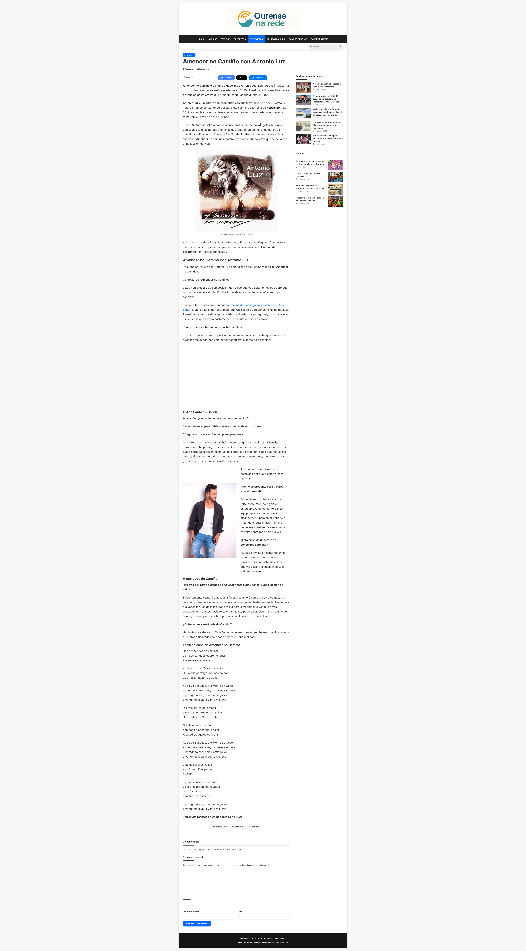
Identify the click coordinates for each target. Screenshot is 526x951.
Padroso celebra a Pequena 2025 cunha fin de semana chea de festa (328, 138)
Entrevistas (256, 39)
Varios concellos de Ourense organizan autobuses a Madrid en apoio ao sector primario (327, 112)
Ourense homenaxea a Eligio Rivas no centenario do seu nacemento (326, 125)
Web (240, 911)
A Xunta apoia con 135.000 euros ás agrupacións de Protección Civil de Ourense (326, 99)
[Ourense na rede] (263, 19)
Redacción (189, 69)
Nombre (187, 900)
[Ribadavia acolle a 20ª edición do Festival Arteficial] (335, 201)
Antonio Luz (220, 826)
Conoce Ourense (298, 39)
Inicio (201, 39)
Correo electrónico (192, 911)
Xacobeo (255, 826)
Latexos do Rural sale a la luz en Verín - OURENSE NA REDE (217, 850)
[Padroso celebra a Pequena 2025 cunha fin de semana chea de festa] (303, 139)
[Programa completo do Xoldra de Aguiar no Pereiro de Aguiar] (335, 165)
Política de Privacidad (270, 943)
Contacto (284, 943)
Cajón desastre (319, 39)
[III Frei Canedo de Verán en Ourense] (335, 177)
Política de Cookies (252, 943)
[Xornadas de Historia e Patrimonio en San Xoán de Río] (335, 189)
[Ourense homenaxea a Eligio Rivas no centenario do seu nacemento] (303, 126)
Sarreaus (238, 826)
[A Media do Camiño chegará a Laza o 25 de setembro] (303, 87)
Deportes (239, 39)
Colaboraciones (276, 39)
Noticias (212, 39)
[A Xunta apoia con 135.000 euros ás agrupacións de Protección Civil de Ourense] (303, 100)
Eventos (225, 39)
